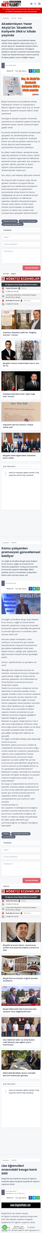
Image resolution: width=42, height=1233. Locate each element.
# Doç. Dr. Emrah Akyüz (28, 221)
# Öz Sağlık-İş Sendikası (21, 834)
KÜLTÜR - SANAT (16, 18)
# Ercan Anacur (8, 837)
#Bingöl (5, 834)
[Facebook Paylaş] (30, 71)
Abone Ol (10, 71)
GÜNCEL (14, 543)
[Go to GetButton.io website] (5, 1231)
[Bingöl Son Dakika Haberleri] (11, 4)
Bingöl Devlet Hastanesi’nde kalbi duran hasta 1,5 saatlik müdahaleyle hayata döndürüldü (21, 10)
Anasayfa (5, 18)
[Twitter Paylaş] (34, 71)
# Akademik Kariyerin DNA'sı (12, 224)
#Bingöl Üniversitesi (9, 221)
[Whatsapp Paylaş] (38, 71)
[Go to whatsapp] (4, 1227)
